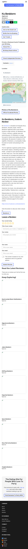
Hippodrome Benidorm (8, 323)
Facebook (4, 529)
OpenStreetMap (19, 102)
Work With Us (5, 519)
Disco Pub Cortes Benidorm (9, 443)
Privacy (3, 510)
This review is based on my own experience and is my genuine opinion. (14, 258)
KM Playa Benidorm (7, 371)
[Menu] (26, 1)
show (11, 63)
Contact (4, 527)
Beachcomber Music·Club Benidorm (12, 299)
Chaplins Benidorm (7, 467)
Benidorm (5, 18)
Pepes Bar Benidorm (7, 395)
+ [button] (24, 98)
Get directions (8, 105)
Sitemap (4, 512)
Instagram (4, 531)
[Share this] (7, 22)
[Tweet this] (11, 22)
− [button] (24, 100)
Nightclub (5, 16)
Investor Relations (6, 521)
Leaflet (14, 102)
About (3, 506)
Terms (3, 508)
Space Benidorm (6, 419)
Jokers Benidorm (6, 347)
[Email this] (4, 22)
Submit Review (7, 264)
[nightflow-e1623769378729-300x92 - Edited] (4, 2)
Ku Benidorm (6, 73)
